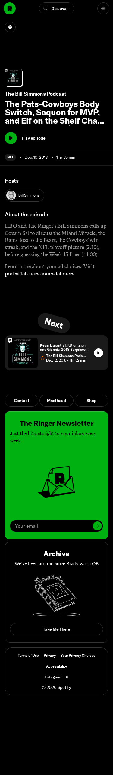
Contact (22, 400)
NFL (10, 157)
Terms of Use (28, 655)
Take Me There (56, 629)
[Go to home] (10, 8)
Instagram (53, 677)
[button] (56, 8)
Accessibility (56, 666)
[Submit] (97, 525)
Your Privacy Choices (78, 655)
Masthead (56, 400)
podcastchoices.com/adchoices (39, 273)
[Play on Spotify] (10, 27)
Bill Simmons (28, 195)
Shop (91, 400)
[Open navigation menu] (103, 8)
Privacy (50, 655)
